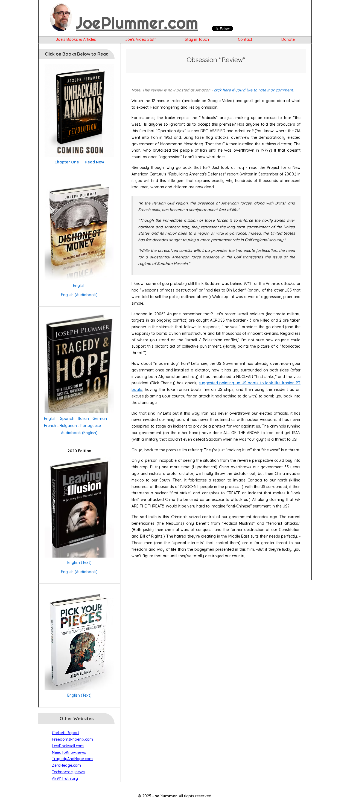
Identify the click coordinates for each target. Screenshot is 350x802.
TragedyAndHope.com (72, 758)
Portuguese (90, 425)
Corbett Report (65, 732)
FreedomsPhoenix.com (72, 739)
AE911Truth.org (65, 778)
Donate (288, 39)
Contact (245, 39)
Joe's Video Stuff (140, 39)
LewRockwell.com (68, 745)
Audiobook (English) (79, 432)
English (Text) (79, 562)
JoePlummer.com (137, 23)
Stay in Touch (197, 39)
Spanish (67, 418)
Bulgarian (68, 425)
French (50, 425)
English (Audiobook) (79, 294)
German (99, 418)
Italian (83, 418)
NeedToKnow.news (69, 752)
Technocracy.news (68, 771)
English (79, 285)
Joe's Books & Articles (76, 39)
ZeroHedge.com (66, 765)
